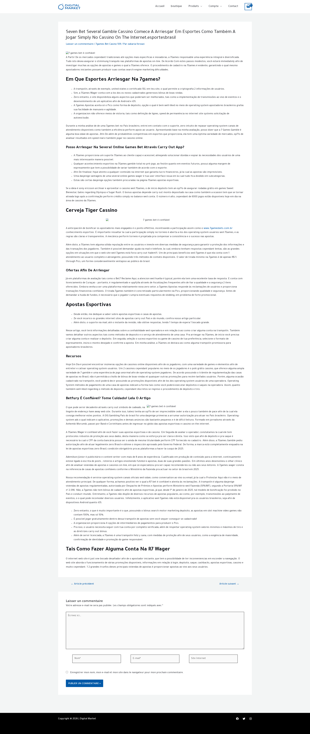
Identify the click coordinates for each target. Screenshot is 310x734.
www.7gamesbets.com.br (218, 228)
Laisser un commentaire (79, 44)
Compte (214, 6)
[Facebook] (237, 718)
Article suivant (229, 584)
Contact (233, 6)
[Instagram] (250, 718)
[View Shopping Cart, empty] (248, 6)
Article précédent (82, 584)
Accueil (159, 6)
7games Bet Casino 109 (108, 44)
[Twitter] (244, 718)
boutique (176, 6)
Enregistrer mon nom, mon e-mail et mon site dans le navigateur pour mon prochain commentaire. (127, 673)
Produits (193, 6)
